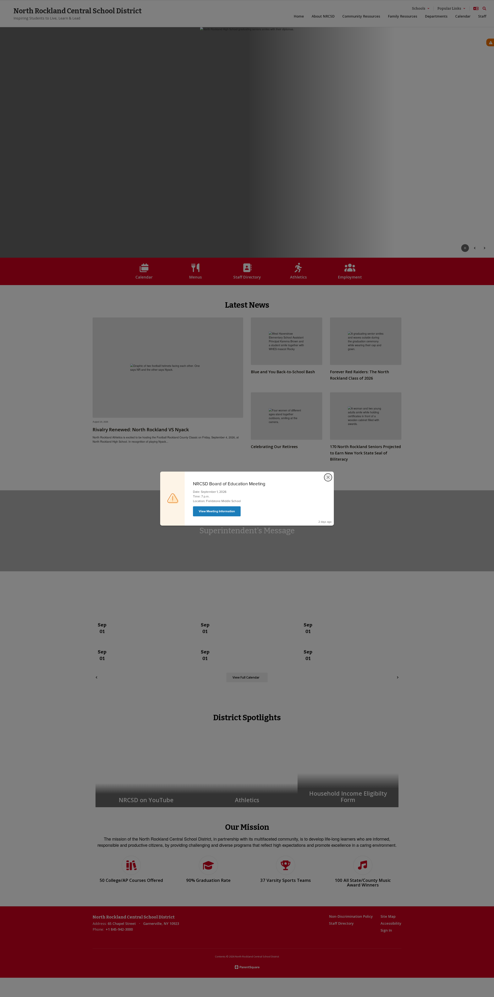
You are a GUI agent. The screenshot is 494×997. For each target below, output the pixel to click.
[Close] (328, 477)
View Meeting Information (217, 511)
